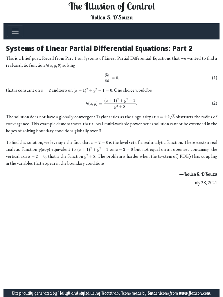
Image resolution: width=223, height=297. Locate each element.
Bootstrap (110, 293)
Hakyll (64, 293)
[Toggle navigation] (15, 31)
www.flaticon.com (194, 293)
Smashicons (158, 293)
